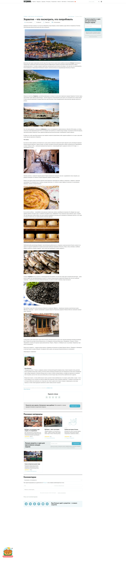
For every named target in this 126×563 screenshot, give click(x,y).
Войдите (45, 482)
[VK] (30, 503)
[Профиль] (101, 1)
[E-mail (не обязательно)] (68, 486)
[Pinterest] (38, 503)
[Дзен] (47, 503)
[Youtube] (43, 503)
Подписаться (76, 443)
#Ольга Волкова (27, 389)
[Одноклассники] (34, 503)
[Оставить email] (61, 443)
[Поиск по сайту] (94, 2)
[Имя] (38, 486)
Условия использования (71, 447)
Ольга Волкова (71, 16)
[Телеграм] (26, 503)
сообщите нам (49, 387)
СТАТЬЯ (26, 462)
